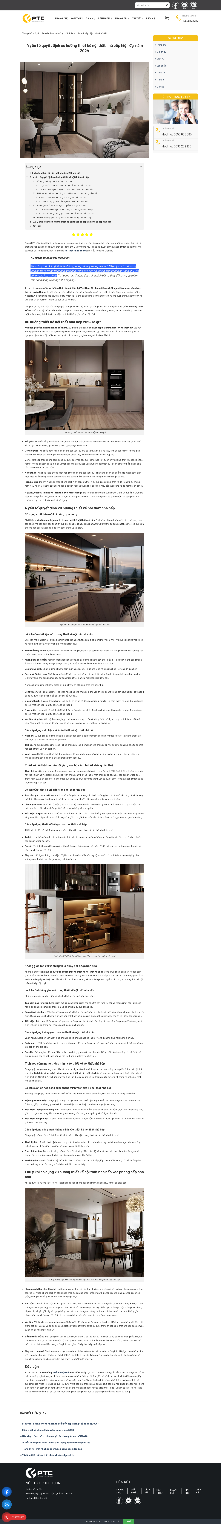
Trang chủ (61, 18)
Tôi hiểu (128, 1521)
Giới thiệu (77, 18)
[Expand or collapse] (141, 166)
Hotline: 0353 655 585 (177, 134)
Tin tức (136, 18)
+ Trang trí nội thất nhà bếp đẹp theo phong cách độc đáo (51, 1448)
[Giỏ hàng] (166, 18)
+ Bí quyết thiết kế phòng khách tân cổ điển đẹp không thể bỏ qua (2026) (59, 1423)
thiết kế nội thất (61, 1372)
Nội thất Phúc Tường (75, 250)
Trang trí (121, 18)
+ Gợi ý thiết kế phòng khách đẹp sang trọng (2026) (47, 1429)
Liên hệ (150, 18)
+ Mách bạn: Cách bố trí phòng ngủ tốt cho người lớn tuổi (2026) (54, 1436)
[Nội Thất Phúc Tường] (33, 18)
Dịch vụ (90, 18)
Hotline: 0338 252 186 (176, 146)
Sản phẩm (104, 18)
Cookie (102, 1521)
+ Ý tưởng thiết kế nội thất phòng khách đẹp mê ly (47, 1455)
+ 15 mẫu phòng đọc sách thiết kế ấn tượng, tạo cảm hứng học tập (55, 1442)
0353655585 (190, 20)
